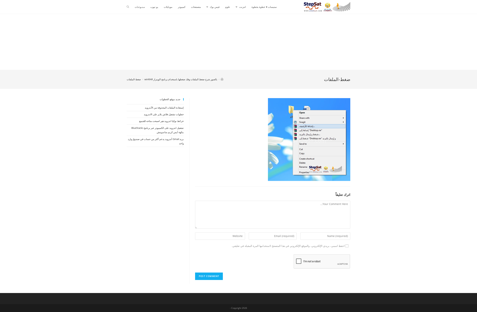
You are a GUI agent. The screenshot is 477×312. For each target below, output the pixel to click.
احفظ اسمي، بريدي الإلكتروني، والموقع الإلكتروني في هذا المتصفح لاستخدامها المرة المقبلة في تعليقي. (288, 246)
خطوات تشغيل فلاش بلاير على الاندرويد (164, 114)
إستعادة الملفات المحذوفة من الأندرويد (164, 107)
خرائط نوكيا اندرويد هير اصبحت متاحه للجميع (161, 121)
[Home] (222, 79)
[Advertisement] (238, 42)
